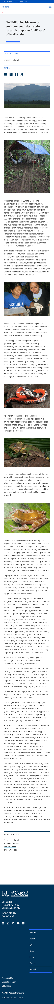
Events (32, 957)
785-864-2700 (8, 916)
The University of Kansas (15, 998)
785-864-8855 (10, 846)
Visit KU (33, 932)
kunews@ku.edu (9, 913)
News (5, 12)
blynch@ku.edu (10, 850)
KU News (5, 7)
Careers (33, 963)
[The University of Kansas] (15, 895)
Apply (32, 938)
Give (31, 945)
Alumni (33, 969)
